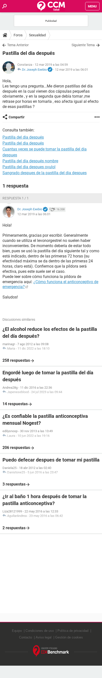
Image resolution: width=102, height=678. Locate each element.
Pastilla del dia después (23, 143)
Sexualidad (37, 35)
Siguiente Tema (83, 45)
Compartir (17, 117)
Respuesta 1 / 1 (15, 198)
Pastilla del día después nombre (30, 161)
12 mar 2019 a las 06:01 (71, 69)
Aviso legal (43, 637)
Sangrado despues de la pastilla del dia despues (44, 172)
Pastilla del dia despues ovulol (28, 167)
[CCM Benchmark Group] (51, 651)
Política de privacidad (72, 631)
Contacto (25, 637)
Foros (18, 35)
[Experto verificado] (50, 69)
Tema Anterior (18, 45)
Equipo (17, 631)
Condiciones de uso (40, 631)
